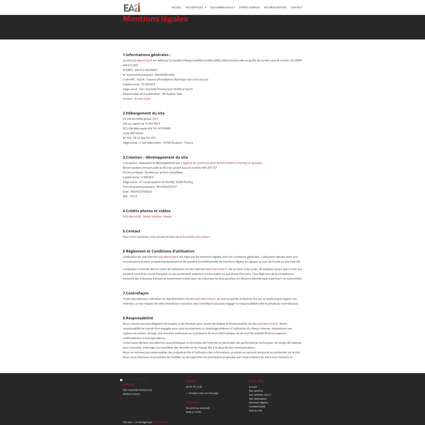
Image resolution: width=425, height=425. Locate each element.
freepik (167, 216)
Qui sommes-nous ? (222, 7)
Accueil (176, 7)
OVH (155, 119)
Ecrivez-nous (143, 99)
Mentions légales (258, 402)
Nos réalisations (275, 7)
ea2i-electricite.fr (142, 60)
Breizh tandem (152, 216)
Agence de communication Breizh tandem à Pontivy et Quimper (222, 163)
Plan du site (255, 410)
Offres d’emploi (249, 7)
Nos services (194, 7)
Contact (296, 7)
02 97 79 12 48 (194, 386)
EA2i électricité (132, 216)
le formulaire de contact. (195, 237)
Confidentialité (257, 406)
